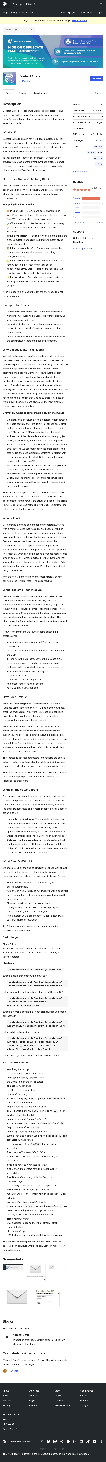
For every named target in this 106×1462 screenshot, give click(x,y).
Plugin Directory (10, 12)
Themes (33, 1395)
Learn (57, 1390)
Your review (79, 222)
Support (99, 93)
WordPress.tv (62, 1405)
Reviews (23, 93)
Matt (6, 1419)
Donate (85, 1400)
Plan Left (26, 81)
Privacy (6, 1405)
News (6, 1395)
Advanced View (81, 171)
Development (41, 93)
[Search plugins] (32, 30)
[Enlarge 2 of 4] (41, 1267)
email (100, 152)
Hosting (7, 1400)
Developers (60, 1400)
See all (100, 222)
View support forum (83, 248)
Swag (84, 1405)
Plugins (32, 1400)
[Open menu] (101, 4)
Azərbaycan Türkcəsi (20, 1441)
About (6, 1390)
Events (83, 1395)
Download (96, 78)
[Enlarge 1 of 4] (19, 1267)
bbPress (8, 1424)
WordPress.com (12, 1414)
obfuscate (98, 158)
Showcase (34, 1390)
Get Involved (86, 1390)
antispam (92, 152)
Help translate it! (79, 20)
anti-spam (98, 147)
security (99, 164)
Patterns (33, 1405)
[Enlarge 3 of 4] (64, 1267)
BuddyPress (10, 1429)
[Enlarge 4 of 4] (64, 1286)
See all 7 (99, 140)
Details (9, 93)
